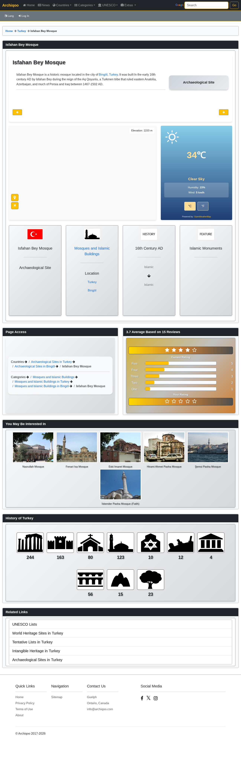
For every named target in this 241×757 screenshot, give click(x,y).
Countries (62, 5)
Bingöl (103, 74)
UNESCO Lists (24, 624)
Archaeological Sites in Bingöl (35, 366)
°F (202, 206)
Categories (85, 5)
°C (190, 206)
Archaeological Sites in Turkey (51, 361)
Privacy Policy (24, 703)
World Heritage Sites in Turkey (37, 633)
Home (31, 5)
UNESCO (108, 5)
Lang (11, 15)
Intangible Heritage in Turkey (36, 651)
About (19, 715)
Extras (129, 5)
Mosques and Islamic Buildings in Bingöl (42, 386)
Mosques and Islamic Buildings (54, 377)
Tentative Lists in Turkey (32, 642)
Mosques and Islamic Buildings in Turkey (42, 381)
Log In (25, 15)
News (46, 5)
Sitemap (56, 697)
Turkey (21, 30)
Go (234, 5)
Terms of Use (24, 709)
